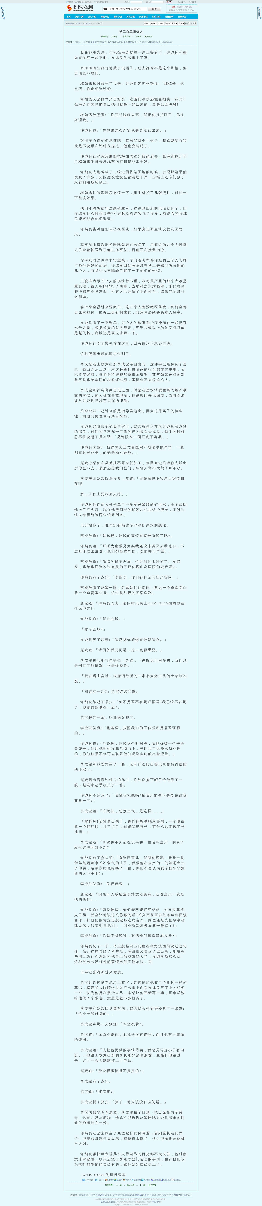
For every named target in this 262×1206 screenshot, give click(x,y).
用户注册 (192, 2)
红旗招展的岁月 (130, 1195)
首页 (68, 17)
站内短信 (188, 7)
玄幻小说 (92, 17)
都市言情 (79, 23)
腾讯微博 (147, 1180)
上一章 (114, 37)
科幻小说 (156, 17)
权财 (150, 42)
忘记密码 (181, 2)
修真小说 (105, 17)
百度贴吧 (137, 1180)
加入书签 (148, 37)
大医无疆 (87, 23)
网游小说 (143, 17)
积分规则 (179, 10)
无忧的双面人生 (84, 1195)
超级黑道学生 (157, 42)
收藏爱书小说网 (102, 2)
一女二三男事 (86, 42)
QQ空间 (119, 1180)
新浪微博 (110, 1180)
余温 (129, 42)
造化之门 (114, 1202)
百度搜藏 (156, 1180)
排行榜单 (169, 17)
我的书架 (79, 17)
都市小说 (118, 17)
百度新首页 (167, 1180)
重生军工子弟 (141, 1195)
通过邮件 (180, 7)
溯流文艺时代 (179, 1195)
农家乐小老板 (122, 42)
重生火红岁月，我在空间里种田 (112, 1195)
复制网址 (177, 1180)
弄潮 (93, 42)
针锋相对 (77, 42)
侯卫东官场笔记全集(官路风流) (106, 42)
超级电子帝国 (168, 1195)
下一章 (138, 37)
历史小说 (130, 17)
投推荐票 (105, 37)
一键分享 (101, 1180)
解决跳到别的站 (188, 10)
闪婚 (164, 42)
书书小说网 (81, 8)
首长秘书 (145, 42)
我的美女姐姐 (136, 42)
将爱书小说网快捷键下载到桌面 (79, 2)
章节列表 (126, 37)
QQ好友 (128, 1180)
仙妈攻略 (169, 42)
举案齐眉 (93, 1195)
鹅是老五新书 (106, 1202)
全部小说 (182, 17)
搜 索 (154, 9)
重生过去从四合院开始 (155, 1195)
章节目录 (130, 1185)
